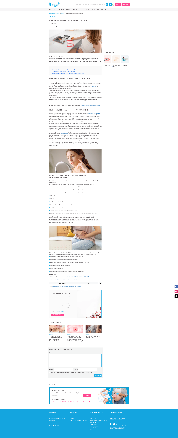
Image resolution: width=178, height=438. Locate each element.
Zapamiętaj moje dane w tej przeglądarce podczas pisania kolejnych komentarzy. (71, 372)
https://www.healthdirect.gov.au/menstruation (67, 279)
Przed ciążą (52, 9)
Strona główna (52, 13)
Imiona (72, 418)
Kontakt (92, 429)
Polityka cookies (95, 422)
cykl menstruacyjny (56, 286)
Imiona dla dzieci (86, 4)
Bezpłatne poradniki (56, 307)
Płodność (62, 13)
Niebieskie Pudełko (54, 4)
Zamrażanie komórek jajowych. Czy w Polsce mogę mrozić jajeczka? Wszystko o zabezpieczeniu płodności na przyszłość (75, 339)
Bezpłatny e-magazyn (56, 303)
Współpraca (93, 424)
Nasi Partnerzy (94, 426)
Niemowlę (68, 9)
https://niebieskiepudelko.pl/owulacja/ (91, 105)
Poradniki (52, 422)
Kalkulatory (78, 4)
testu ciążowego (64, 133)
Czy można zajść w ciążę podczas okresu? (93, 337)
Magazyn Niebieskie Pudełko (57, 424)
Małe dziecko (76, 9)
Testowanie (102, 4)
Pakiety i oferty (101, 9)
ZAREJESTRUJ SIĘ (57, 314)
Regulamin (93, 418)
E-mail (76, 369)
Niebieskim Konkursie (60, 311)
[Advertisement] (116, 39)
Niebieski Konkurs (54, 425)
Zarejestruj (125, 4)
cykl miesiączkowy (65, 286)
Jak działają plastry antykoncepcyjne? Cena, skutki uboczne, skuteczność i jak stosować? (56, 339)
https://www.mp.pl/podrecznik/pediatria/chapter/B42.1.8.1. (74, 276)
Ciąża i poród (60, 9)
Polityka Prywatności (75, 434)
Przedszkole (85, 9)
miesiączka (73, 286)
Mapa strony (93, 427)
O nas (91, 417)
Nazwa (51, 369)
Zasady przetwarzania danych (99, 420)
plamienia (79, 286)
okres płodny (94, 86)
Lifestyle (92, 9)
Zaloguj (118, 4)
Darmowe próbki (94, 4)
